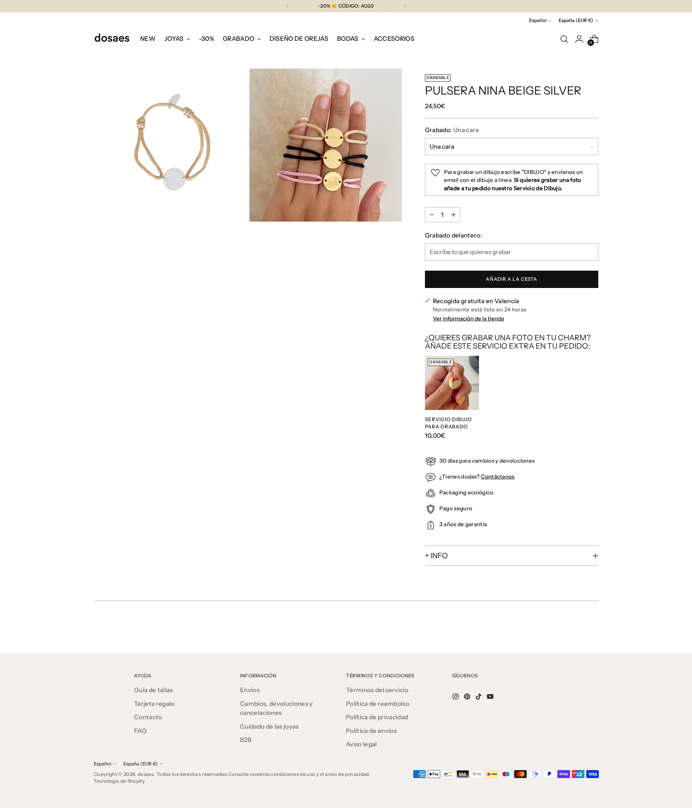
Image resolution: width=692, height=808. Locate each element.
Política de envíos (371, 730)
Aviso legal (361, 744)
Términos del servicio (377, 690)
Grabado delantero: (453, 235)
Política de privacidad (377, 717)
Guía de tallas (153, 690)
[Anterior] (287, 6)
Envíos (250, 690)
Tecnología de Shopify (119, 781)
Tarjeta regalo (154, 703)
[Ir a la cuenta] (579, 39)
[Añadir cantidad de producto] (453, 215)
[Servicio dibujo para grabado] (452, 383)
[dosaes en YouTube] (491, 698)
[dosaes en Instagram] (456, 698)
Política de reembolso (377, 703)
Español (537, 20)
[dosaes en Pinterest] (467, 698)
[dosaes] (112, 39)
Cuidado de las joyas (269, 726)
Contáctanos (497, 476)
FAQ (140, 730)
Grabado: (452, 130)
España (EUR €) (576, 20)
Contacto (148, 717)
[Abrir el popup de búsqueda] (564, 39)
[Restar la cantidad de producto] (431, 215)
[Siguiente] (405, 6)
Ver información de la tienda (468, 318)
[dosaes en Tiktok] (479, 698)
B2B (246, 739)
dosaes (146, 774)
